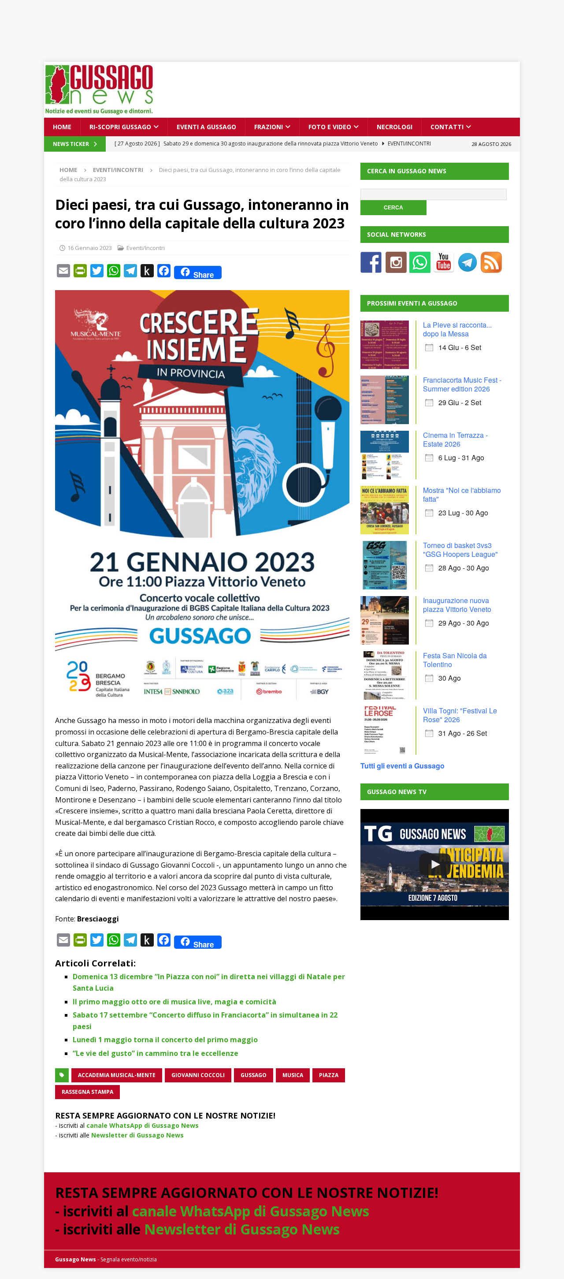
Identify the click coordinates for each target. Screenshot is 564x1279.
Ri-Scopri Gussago (120, 127)
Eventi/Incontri (145, 248)
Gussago (254, 1075)
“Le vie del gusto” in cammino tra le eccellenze (155, 1053)
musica (292, 1075)
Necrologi (394, 127)
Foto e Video (329, 127)
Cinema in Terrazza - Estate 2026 (455, 439)
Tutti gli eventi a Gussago (402, 766)
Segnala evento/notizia (128, 1259)
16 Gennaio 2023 (89, 248)
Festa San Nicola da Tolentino (455, 659)
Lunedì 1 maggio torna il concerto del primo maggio (165, 1039)
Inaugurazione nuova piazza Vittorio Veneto (457, 604)
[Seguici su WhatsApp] (419, 267)
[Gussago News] (99, 112)
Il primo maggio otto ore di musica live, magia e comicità (174, 1002)
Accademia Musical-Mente (117, 1075)
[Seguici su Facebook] (371, 267)
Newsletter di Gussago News (137, 1135)
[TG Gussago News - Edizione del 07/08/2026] (434, 864)
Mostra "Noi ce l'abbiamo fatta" (462, 494)
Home (62, 127)
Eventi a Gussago (206, 127)
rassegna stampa (87, 1092)
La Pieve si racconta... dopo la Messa (457, 329)
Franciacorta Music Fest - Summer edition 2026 (462, 384)
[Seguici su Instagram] (396, 267)
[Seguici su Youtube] (443, 267)
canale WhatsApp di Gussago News (142, 1125)
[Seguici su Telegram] (467, 267)
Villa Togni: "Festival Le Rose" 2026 (460, 714)
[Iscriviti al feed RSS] (491, 267)
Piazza (328, 1075)
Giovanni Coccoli (198, 1075)
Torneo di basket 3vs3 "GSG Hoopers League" (460, 549)
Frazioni (268, 127)
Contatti (447, 127)
